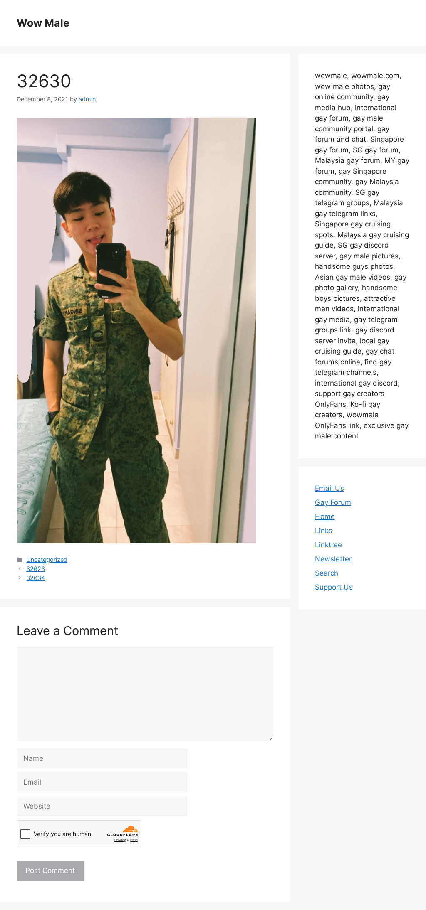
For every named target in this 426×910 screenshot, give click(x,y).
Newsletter (333, 559)
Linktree (328, 545)
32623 (35, 568)
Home (325, 516)
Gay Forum (333, 502)
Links (323, 530)
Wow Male (43, 23)
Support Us (334, 587)
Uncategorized (46, 559)
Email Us (329, 488)
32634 (35, 577)
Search (326, 573)
